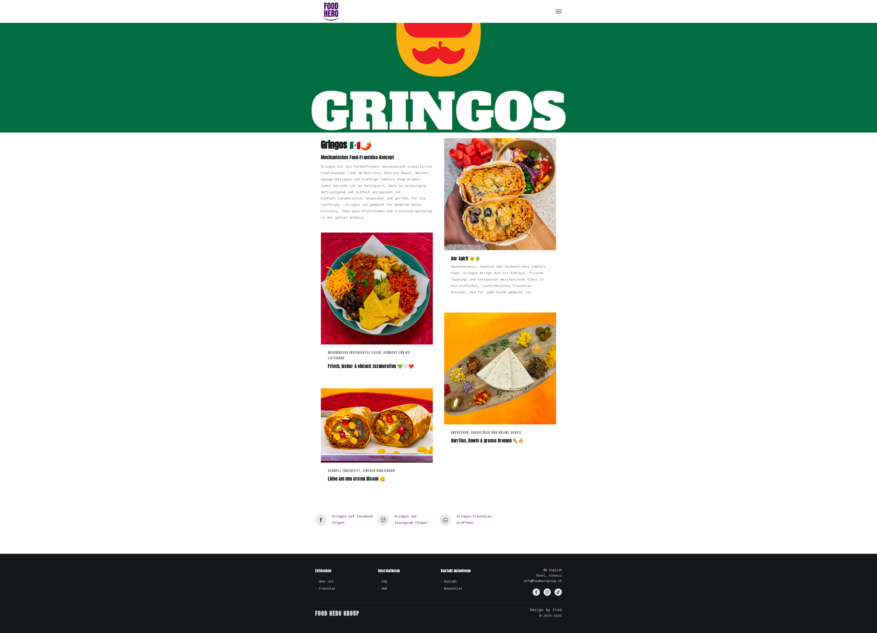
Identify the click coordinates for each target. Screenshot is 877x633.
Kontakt (450, 581)
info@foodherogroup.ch (542, 581)
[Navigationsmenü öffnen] (558, 11)
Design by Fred (546, 610)
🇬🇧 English (552, 570)
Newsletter (453, 589)
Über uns (326, 581)
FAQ (384, 581)
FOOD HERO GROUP (337, 613)
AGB (384, 589)
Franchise (327, 589)
